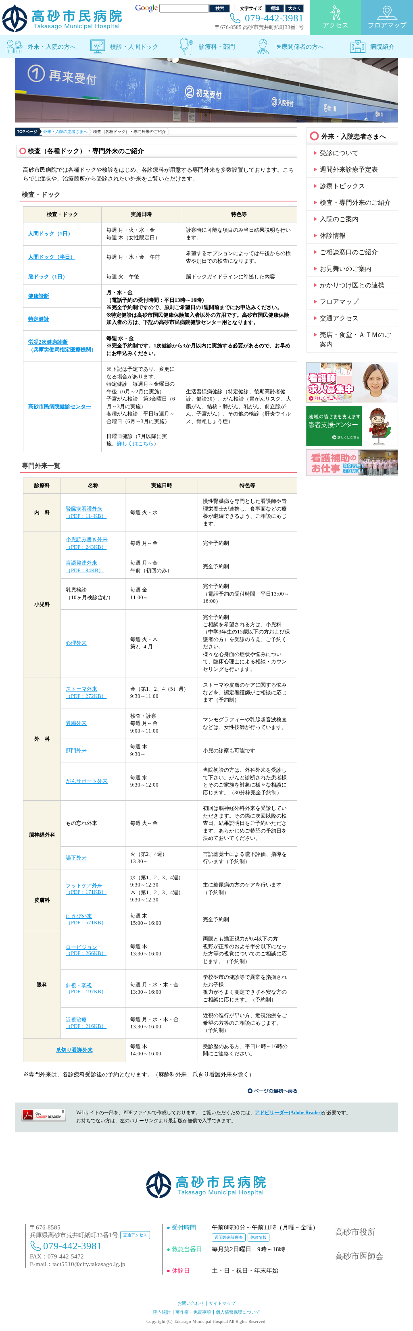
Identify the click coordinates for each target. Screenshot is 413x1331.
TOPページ (27, 131)
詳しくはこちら (135, 443)
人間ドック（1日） (50, 233)
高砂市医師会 (359, 1256)
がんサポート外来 (87, 781)
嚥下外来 (76, 858)
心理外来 (76, 643)
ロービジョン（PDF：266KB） (86, 950)
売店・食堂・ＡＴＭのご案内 (355, 339)
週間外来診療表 (229, 1237)
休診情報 (333, 235)
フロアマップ (387, 25)
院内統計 (162, 1312)
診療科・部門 (217, 46)
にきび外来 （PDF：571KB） (86, 919)
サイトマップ (222, 1303)
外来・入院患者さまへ (353, 136)
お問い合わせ (190, 1303)
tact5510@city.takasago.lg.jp (88, 1264)
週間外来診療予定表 (349, 169)
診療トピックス (342, 186)
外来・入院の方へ (51, 46)
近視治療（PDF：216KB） (86, 1023)
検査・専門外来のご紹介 (355, 202)
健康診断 (38, 296)
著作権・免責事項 (193, 1312)
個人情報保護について (238, 1312)
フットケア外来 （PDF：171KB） (86, 888)
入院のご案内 (339, 219)
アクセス (335, 25)
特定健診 (38, 319)
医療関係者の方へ (299, 46)
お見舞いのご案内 (345, 268)
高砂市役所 (355, 1231)
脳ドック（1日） (48, 277)
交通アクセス (339, 318)
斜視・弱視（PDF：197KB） (86, 988)
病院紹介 (382, 46)
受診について (339, 153)
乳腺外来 (76, 723)
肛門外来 (76, 751)
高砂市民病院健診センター (59, 406)
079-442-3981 (274, 17)
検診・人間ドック (134, 46)
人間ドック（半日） (51, 257)
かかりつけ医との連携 (352, 285)
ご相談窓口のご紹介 (349, 252)
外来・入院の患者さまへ (65, 131)
